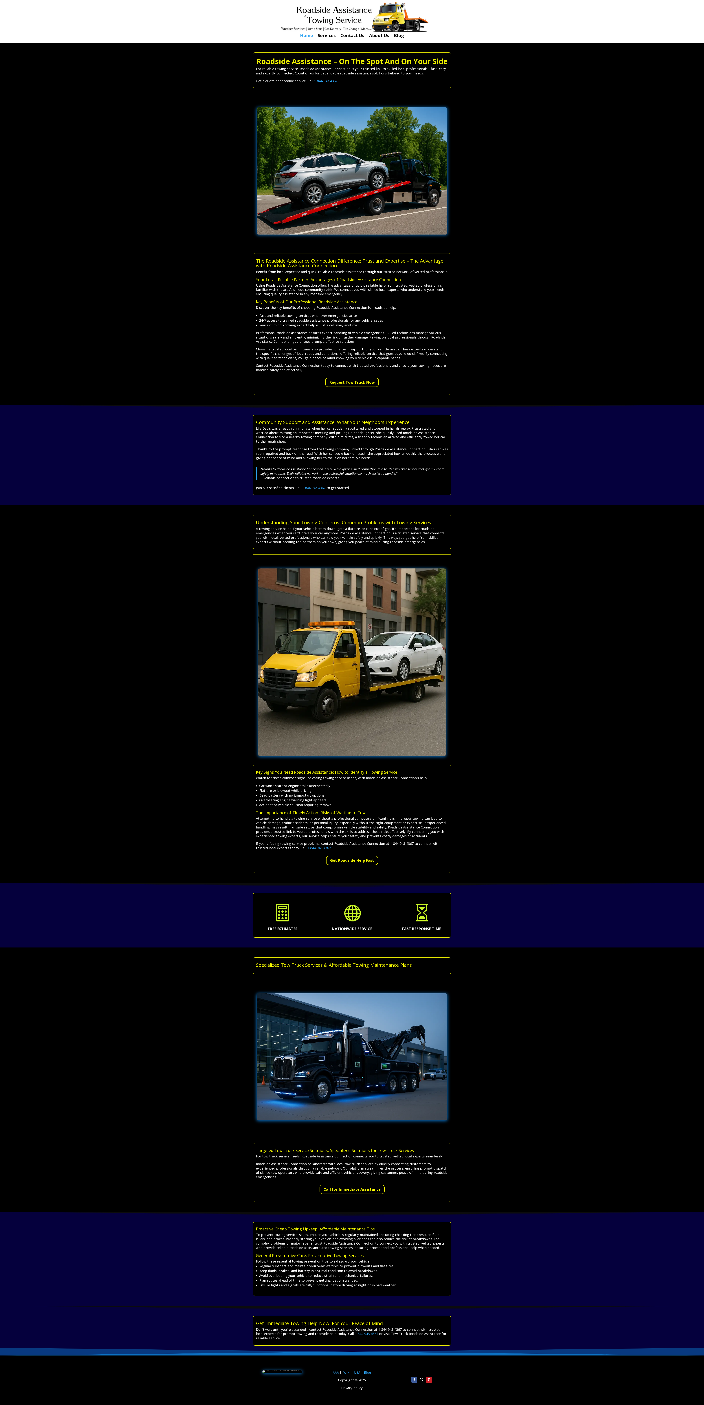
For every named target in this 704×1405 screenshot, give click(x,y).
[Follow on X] (422, 1380)
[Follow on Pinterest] (429, 1380)
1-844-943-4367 (326, 81)
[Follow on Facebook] (414, 1380)
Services (327, 36)
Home (306, 36)
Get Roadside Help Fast (352, 860)
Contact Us (352, 36)
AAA (336, 1372)
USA (357, 1372)
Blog (399, 36)
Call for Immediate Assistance (352, 1189)
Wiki (346, 1372)
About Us (379, 36)
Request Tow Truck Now (352, 382)
